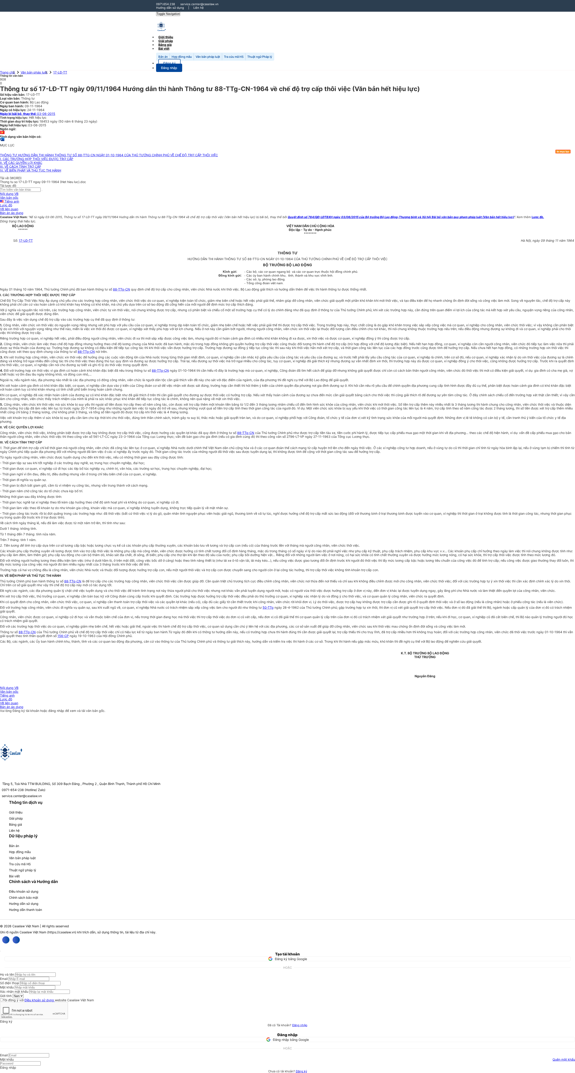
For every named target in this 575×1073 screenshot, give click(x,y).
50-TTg (268, 607)
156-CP (63, 636)
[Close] (0, 951)
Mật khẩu (7, 987)
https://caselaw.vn (61, 932)
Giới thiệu (15, 812)
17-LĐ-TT (60, 72)
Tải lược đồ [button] (8, 186)
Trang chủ (7, 72)
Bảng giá (15, 824)
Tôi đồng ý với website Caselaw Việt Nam (48, 1000)
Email (4, 979)
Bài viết (163, 48)
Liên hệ (198, 7)
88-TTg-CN (121, 289)
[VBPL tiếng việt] (2, 133)
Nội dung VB (9, 194)
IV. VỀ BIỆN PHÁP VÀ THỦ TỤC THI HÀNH (30, 170)
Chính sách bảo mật (23, 897)
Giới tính (6, 996)
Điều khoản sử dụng (23, 891)
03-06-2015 (27, 114)
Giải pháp (16, 818)
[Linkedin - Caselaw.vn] (16, 939)
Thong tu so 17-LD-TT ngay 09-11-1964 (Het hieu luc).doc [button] (43, 182)
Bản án (163, 56)
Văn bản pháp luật (208, 56)
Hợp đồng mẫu (182, 56)
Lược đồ (6, 205)
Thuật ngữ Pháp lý (259, 56)
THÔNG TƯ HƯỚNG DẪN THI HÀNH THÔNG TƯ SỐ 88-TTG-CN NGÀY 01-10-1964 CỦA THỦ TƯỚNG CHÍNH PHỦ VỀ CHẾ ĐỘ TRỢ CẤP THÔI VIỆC (109, 155)
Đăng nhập (299, 1025)
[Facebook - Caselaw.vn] (5, 939)
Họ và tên (7, 974)
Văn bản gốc (9, 197)
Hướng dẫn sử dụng (170, 7)
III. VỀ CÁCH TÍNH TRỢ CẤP (20, 166)
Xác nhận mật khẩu (14, 991)
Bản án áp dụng (11, 213)
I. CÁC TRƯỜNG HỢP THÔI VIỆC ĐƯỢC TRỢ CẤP (36, 159)
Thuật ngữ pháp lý (22, 870)
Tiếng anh (11, 201)
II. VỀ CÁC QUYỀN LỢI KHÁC (21, 163)
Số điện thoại (9, 983)
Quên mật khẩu (564, 1059)
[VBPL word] (2, 141)
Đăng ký (301, 1071)
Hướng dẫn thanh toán (25, 910)
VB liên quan (9, 209)
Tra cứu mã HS (233, 56)
